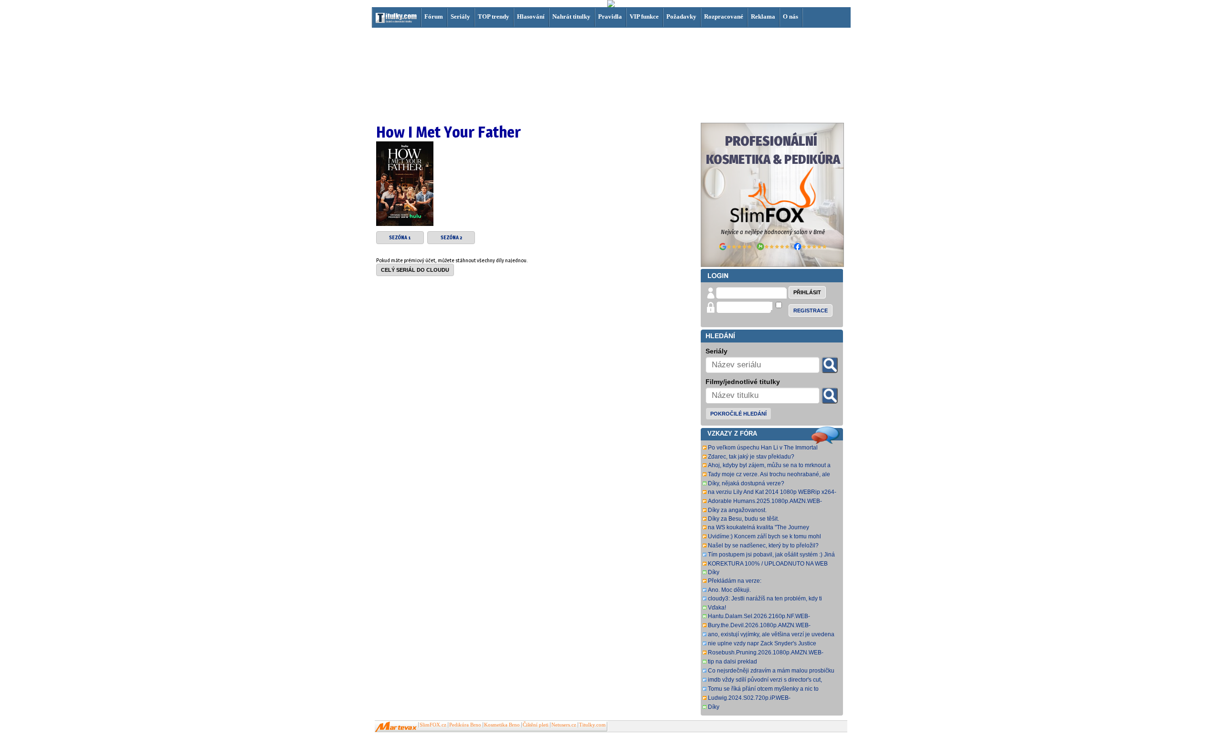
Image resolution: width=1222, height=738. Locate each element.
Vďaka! (717, 607)
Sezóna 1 (400, 238)
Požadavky (681, 16)
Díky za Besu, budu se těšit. (743, 518)
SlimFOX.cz (433, 724)
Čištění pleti (535, 724)
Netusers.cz (563, 724)
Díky (713, 572)
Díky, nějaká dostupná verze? (746, 483)
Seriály (460, 16)
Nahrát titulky (571, 16)
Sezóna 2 (451, 238)
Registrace (810, 310)
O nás (790, 16)
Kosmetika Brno (502, 724)
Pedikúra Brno (465, 724)
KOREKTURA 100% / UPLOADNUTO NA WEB (768, 563)
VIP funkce (644, 16)
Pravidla (610, 16)
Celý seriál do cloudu (415, 270)
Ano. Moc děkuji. (729, 590)
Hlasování (531, 16)
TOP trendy (493, 16)
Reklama (763, 16)
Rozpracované (723, 16)
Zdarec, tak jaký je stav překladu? (751, 456)
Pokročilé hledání (738, 414)
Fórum (433, 16)
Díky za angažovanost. (737, 510)
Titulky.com (592, 724)
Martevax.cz (396, 727)
